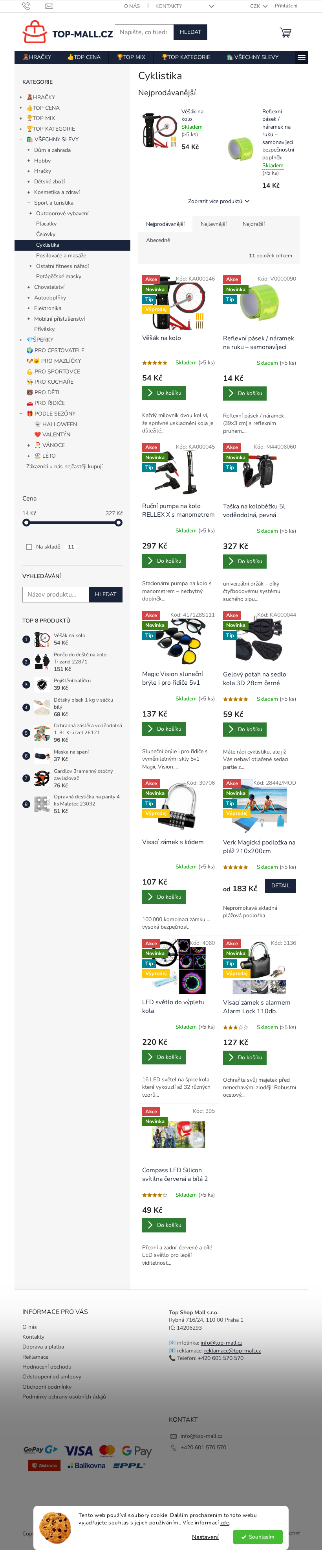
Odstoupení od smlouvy (51, 1376)
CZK (255, 6)
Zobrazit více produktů (215, 201)
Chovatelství (49, 287)
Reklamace (35, 1357)
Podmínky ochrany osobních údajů (64, 1396)
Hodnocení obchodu (46, 1367)
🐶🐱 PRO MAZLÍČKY (53, 361)
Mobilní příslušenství (59, 319)
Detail (280, 885)
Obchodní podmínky (46, 1387)
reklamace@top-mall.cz (232, 1350)
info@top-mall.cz (221, 1343)
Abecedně (158, 240)
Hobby (42, 160)
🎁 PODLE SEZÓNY (50, 414)
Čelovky (45, 234)
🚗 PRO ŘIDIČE (45, 403)
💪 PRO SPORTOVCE (53, 371)
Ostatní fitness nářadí (62, 266)
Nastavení (205, 1537)
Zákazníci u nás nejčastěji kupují (64, 466)
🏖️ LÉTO (45, 456)
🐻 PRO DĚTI (42, 392)
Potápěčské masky (58, 276)
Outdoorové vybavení (62, 213)
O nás (132, 6)
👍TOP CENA (43, 108)
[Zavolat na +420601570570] (34, 5)
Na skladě (55, 547)
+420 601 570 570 (220, 1358)
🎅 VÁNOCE (49, 445)
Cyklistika (47, 245)
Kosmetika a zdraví (57, 192)
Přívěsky (44, 329)
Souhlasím (261, 1537)
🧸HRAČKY (40, 97)
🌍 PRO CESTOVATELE (55, 350)
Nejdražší (254, 224)
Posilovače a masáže (61, 255)
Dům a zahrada (52, 150)
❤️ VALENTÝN (52, 434)
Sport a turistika (53, 203)
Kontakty (169, 6)
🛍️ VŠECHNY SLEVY (52, 139)
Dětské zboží (49, 181)
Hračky (42, 171)
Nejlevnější (214, 224)
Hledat (190, 32)
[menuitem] (37, 57)
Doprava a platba (43, 1346)
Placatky (46, 223)
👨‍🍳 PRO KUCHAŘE (49, 382)
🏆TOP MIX (40, 118)
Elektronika (47, 308)
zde (224, 1522)
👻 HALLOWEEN (55, 424)
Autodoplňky (50, 297)
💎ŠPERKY (39, 340)
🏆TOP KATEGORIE (50, 129)
